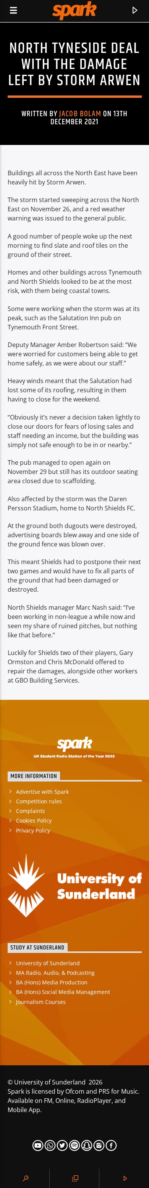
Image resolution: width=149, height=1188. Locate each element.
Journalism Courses (41, 1001)
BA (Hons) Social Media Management (63, 991)
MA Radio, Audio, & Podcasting (55, 972)
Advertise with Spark (42, 791)
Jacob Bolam (80, 114)
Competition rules (39, 801)
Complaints (30, 810)
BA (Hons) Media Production (51, 982)
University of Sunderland (48, 963)
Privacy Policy (33, 830)
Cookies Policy (34, 820)
